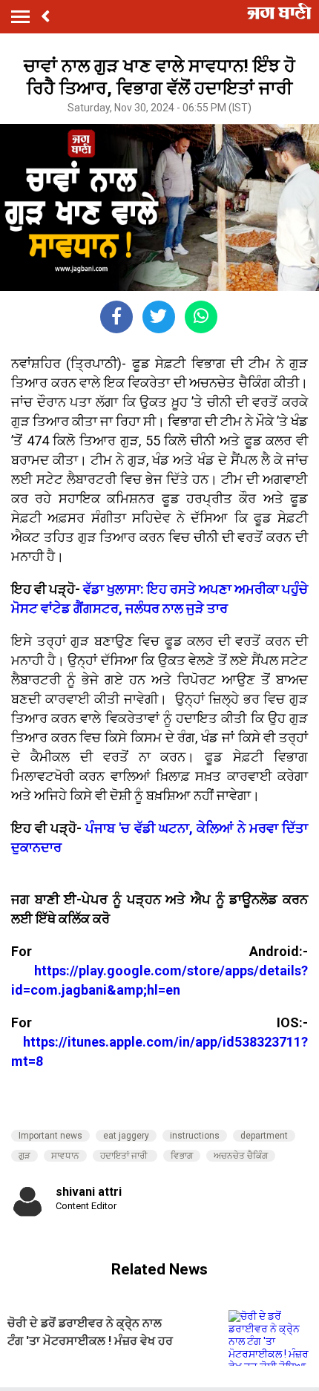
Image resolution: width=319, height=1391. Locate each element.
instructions (195, 1135)
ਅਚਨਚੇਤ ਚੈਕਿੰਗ (241, 1156)
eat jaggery (126, 1135)
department (264, 1135)
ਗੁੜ (24, 1156)
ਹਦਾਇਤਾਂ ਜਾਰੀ (125, 1156)
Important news (50, 1135)
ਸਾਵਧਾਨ (65, 1156)
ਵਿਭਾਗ (182, 1156)
